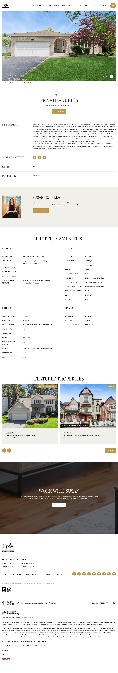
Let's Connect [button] (59, 505)
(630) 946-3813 (100, 6)
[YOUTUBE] (94, 574)
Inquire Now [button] (59, 111)
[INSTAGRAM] (79, 574)
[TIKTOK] (104, 574)
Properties (36, 6)
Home (4, 574)
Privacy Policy (111, 603)
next (14, 77)
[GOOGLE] (109, 574)
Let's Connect (46, 574)
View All (111, 450)
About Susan (16, 574)
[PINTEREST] (99, 574)
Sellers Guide (68, 6)
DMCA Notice (61, 574)
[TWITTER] (89, 574)
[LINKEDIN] (84, 574)
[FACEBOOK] (74, 574)
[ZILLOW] (114, 574)
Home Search (53, 6)
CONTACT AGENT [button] (40, 210)
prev (9, 77)
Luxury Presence (49, 603)
